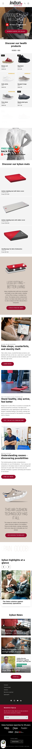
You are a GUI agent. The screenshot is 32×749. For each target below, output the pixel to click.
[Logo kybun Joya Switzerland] (15, 732)
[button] (3, 3)
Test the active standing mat (13, 420)
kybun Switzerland (10, 746)
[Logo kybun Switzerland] (6, 728)
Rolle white (5, 84)
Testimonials (7, 687)
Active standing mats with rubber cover (13, 220)
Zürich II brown (22, 122)
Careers (6, 689)
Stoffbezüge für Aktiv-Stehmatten (12, 249)
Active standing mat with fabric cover (13, 191)
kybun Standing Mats (16, 308)
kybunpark (6, 694)
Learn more (7, 364)
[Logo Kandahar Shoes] (24, 728)
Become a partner (8, 692)
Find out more (8, 476)
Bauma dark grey (23, 102)
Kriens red (5, 66)
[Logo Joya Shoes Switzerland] (15, 728)
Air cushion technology (16, 535)
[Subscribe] (26, 717)
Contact (6, 685)
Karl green (5, 122)
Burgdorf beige (22, 84)
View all (16, 677)
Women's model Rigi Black (16, 31)
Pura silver (5, 102)
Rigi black (20, 66)
